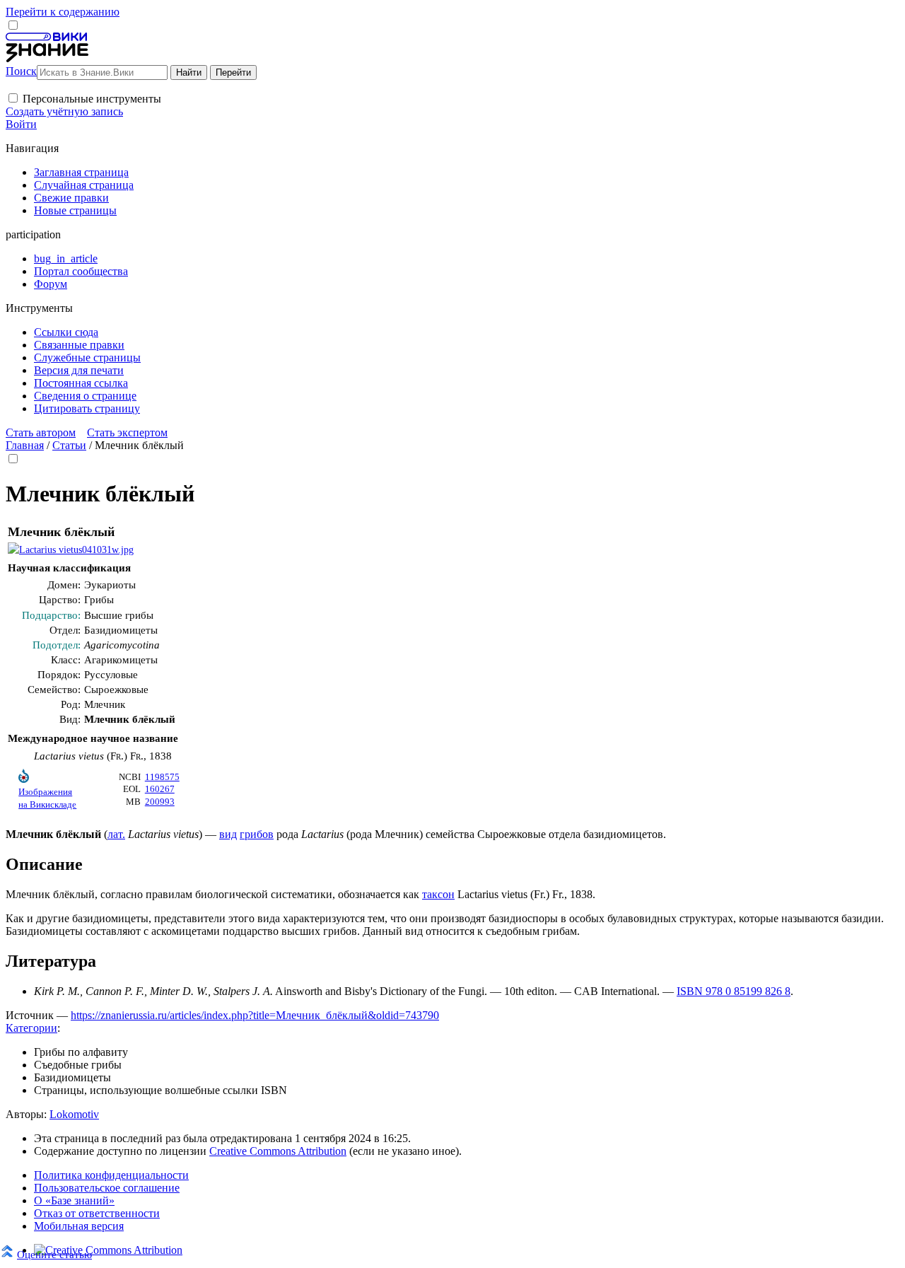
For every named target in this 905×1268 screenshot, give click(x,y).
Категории (31, 1028)
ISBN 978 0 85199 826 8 (733, 991)
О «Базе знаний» (74, 1200)
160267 (160, 789)
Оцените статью (54, 1254)
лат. (116, 834)
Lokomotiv (74, 1114)
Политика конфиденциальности (111, 1175)
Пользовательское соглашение (107, 1188)
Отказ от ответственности (97, 1213)
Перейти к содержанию (62, 12)
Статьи (69, 445)
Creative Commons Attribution (277, 1151)
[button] (13, 98)
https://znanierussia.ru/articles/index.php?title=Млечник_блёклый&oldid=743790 (255, 1015)
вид (228, 834)
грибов (257, 834)
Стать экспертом (127, 432)
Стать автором (41, 432)
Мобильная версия (79, 1226)
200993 (160, 802)
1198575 (162, 777)
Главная (25, 445)
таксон (438, 894)
